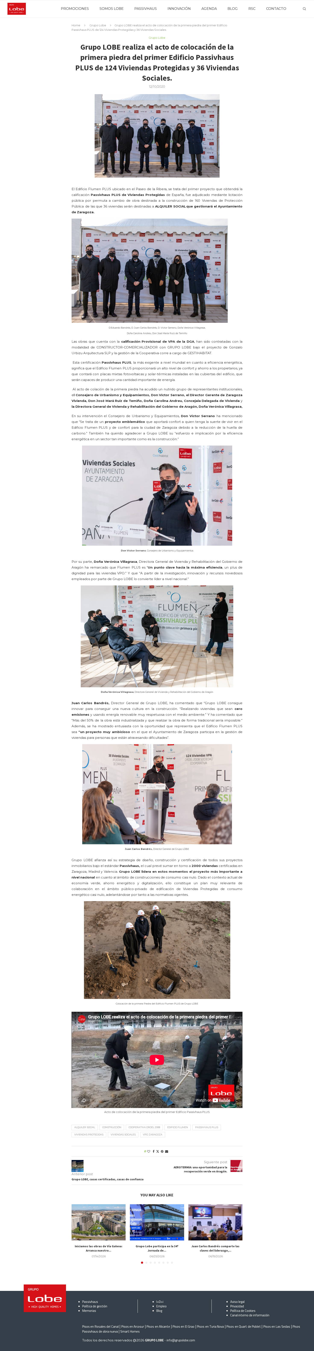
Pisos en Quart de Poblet (243, 1326)
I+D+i (159, 1301)
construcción (111, 1127)
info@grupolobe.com (181, 1340)
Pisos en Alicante (158, 1326)
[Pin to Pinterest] (162, 1151)
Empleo (161, 1306)
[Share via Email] (166, 1151)
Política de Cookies (242, 1310)
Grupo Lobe (98, 25)
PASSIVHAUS (145, 9)
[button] (77, 1233)
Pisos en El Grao (183, 1326)
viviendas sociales (123, 1134)
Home (76, 25)
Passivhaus (90, 1301)
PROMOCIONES (75, 9)
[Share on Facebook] (153, 1151)
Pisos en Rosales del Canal (100, 1326)
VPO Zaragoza (152, 1134)
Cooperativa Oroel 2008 (144, 1127)
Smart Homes (130, 1331)
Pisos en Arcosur (132, 1326)
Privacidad (237, 1306)
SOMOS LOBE (112, 9)
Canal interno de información (249, 1315)
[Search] (304, 8)
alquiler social (84, 1127)
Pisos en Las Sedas (276, 1326)
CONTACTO (276, 9)
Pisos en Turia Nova (210, 1326)
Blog (159, 1310)
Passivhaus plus (206, 1127)
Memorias (89, 1310)
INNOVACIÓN (179, 9)
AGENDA (209, 9)
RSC (251, 9)
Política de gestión (94, 1306)
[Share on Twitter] (157, 1151)
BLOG (232, 9)
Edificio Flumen (177, 1127)
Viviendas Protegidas (88, 1134)
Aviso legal (237, 1301)
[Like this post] (148, 1151)
